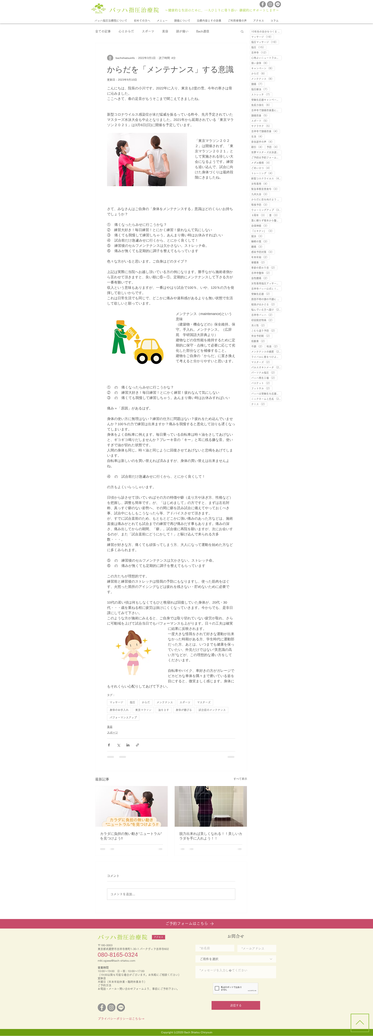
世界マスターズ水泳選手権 (266, 152)
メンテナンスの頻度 (266, 351)
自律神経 (260, 225)
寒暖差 (259, 262)
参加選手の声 (263, 141)
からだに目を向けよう (266, 199)
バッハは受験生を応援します (266, 393)
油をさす (163, 710)
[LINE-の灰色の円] (278, 4)
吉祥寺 (260, 52)
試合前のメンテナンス (212, 710)
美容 (165, 31)
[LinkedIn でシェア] (128, 745)
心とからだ (126, 31)
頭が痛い (182, 31)
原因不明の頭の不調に (266, 299)
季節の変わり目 (264, 267)
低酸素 (259, 341)
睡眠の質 (260, 241)
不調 (258, 346)
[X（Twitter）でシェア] (118, 745)
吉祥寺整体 (261, 272)
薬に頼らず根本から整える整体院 (266, 220)
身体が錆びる (184, 710)
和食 (273, 346)
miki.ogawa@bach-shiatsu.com (116, 963)
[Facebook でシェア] (109, 745)
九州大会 (260, 194)
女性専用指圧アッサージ (266, 283)
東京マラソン (143, 710)
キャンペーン (263, 68)
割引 (258, 147)
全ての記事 (103, 31)
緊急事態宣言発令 (265, 189)
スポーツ (148, 31)
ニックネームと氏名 (266, 398)
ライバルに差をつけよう (266, 356)
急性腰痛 (260, 278)
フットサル (261, 388)
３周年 (259, 215)
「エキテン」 (263, 231)
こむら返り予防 (264, 330)
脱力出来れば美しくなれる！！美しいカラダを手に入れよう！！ (210, 836)
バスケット (261, 383)
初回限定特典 (263, 320)
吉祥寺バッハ (263, 314)
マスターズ (204, 702)
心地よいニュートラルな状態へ (266, 57)
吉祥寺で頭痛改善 (265, 131)
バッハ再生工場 (264, 377)
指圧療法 (260, 89)
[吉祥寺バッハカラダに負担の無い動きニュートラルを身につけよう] (131, 806)
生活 (258, 136)
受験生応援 (261, 293)
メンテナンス (165, 702)
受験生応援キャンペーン (266, 99)
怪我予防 (260, 204)
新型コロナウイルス (266, 178)
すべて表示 (240, 778)
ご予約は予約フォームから (266, 157)
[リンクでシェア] (137, 745)
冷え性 (259, 325)
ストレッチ (261, 94)
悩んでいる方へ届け (266, 309)
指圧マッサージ (265, 42)
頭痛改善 (260, 115)
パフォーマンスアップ (123, 717)
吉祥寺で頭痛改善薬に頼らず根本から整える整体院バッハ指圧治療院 (266, 110)
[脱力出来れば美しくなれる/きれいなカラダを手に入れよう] (211, 806)
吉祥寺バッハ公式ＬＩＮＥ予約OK (266, 288)
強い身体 (260, 63)
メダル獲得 (261, 162)
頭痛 (258, 84)
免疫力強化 (261, 105)
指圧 (132, 702)
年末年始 (260, 257)
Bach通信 (202, 31)
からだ (146, 702)
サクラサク (261, 126)
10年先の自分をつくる (266, 31)
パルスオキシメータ (266, 367)
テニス (259, 404)
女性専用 (260, 183)
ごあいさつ (261, 168)
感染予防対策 (263, 251)
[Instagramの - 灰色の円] (270, 4)
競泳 (258, 236)
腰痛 (258, 246)
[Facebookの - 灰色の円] (263, 4)
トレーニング (263, 173)
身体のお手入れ (119, 710)
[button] (110, 20)
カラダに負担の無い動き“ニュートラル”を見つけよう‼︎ (131, 836)
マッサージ (116, 702)
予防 (273, 147)
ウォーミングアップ (266, 210)
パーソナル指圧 (264, 372)
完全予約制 (261, 335)
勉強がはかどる (264, 304)
